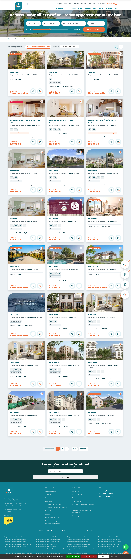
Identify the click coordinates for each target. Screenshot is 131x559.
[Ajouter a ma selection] (40, 91)
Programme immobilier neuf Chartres (109, 541)
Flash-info (92, 4)
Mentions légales (56, 530)
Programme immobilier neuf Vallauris (15, 546)
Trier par (56, 46)
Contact (75, 498)
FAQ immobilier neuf (52, 517)
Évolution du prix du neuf (53, 504)
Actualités (84, 4)
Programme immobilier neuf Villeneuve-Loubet (18, 553)
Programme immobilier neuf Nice (14, 537)
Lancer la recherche (94, 29)
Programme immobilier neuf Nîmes (77, 541)
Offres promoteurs (94, 8)
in (9, 499)
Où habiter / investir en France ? (56, 507)
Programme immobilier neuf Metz (108, 544)
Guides (47, 514)
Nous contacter (74, 4)
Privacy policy (114, 556)
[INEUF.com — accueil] (18, 6)
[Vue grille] (116, 47)
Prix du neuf (101, 4)
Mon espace (111, 4)
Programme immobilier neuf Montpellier (48, 539)
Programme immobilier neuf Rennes (46, 546)
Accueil (10, 39)
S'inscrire (65, 477)
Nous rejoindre (77, 494)
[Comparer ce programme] (33, 91)
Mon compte (76, 501)
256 (74, 449)
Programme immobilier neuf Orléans (109, 539)
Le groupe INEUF (62, 4)
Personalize (103, 556)
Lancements (77, 8)
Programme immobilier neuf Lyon (77, 546)
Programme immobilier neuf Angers (78, 539)
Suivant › (83, 449)
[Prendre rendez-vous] (125, 284)
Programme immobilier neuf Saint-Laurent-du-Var (18, 550)
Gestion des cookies (68, 530)
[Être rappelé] (125, 294)
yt (18, 499)
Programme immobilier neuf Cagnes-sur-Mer (17, 544)
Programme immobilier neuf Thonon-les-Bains (81, 549)
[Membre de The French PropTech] (22, 521)
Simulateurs (111, 8)
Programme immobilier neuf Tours (77, 537)
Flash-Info (48, 511)
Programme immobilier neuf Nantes (46, 544)
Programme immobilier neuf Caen (108, 546)
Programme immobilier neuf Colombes (110, 537)
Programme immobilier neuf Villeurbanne (110, 553)
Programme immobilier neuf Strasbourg (48, 553)
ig (14, 499)
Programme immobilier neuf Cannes (15, 541)
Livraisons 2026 (50, 491)
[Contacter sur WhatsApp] (126, 547)
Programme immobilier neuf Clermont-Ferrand (50, 549)
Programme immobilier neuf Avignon (78, 553)
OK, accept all (73, 556)
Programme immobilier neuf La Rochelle (79, 544)
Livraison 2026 (62, 8)
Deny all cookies (89, 556)
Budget (28, 29)
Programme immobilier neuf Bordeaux (47, 541)
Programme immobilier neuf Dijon (108, 549)
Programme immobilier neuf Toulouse (47, 537)
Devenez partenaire (78, 516)
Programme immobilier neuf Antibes (15, 539)
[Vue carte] (121, 47)
